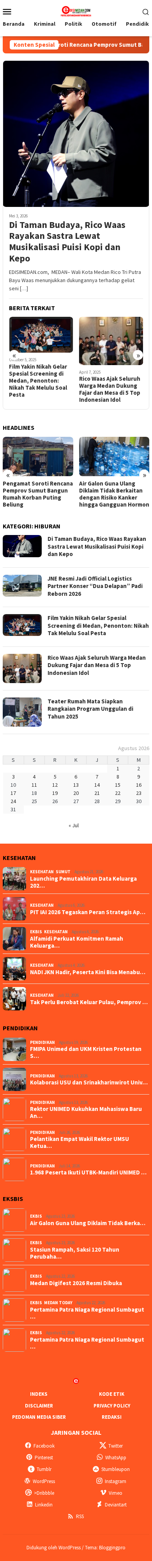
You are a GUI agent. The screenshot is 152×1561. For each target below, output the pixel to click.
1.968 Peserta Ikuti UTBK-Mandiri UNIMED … (88, 1172)
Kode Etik (111, 1394)
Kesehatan (42, 871)
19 (55, 792)
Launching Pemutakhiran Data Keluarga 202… (83, 882)
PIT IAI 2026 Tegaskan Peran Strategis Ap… (87, 912)
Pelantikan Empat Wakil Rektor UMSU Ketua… (79, 1142)
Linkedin (44, 1504)
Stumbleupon (115, 1469)
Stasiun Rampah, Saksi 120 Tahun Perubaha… (74, 1253)
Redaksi (112, 1417)
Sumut (63, 871)
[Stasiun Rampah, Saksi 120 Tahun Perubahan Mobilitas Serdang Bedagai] (114, 456)
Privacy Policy (112, 1405)
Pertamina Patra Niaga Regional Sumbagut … (87, 1313)
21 (97, 792)
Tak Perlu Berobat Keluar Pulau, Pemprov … (89, 1002)
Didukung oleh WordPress (54, 1547)
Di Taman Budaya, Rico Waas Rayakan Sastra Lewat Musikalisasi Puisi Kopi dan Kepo (67, 241)
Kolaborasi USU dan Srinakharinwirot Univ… (89, 1082)
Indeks (39, 1394)
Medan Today (58, 1302)
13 (76, 784)
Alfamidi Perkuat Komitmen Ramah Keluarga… (76, 942)
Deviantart (116, 1504)
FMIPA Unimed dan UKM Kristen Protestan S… (85, 1052)
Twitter (115, 1446)
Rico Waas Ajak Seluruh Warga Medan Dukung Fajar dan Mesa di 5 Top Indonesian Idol (39, 389)
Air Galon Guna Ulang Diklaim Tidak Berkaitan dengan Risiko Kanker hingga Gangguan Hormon (38, 494)
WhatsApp (115, 1457)
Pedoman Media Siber (39, 1417)
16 (138, 784)
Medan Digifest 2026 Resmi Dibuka (76, 1283)
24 (13, 801)
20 (76, 792)
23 (138, 792)
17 (13, 792)
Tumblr (44, 1469)
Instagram (115, 1481)
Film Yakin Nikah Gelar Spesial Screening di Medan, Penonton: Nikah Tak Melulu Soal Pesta (98, 625)
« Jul (74, 825)
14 (97, 784)
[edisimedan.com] (75, 10)
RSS (80, 1516)
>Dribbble (44, 1493)
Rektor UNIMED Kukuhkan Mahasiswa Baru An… (86, 1112)
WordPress (44, 1481)
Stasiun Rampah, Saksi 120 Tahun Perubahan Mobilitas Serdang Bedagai (109, 494)
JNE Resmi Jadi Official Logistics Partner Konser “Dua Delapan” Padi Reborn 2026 (95, 586)
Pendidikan (42, 1042)
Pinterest (44, 1457)
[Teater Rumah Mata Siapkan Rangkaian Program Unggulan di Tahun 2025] (111, 341)
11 (34, 784)
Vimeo (115, 1493)
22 (117, 792)
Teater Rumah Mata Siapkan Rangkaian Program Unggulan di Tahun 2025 (107, 389)
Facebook (44, 1446)
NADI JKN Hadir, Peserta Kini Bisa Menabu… (87, 972)
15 (117, 784)
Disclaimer (39, 1405)
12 (55, 784)
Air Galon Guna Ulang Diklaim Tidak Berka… (87, 1223)
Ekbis (36, 931)
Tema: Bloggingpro (105, 1547)
